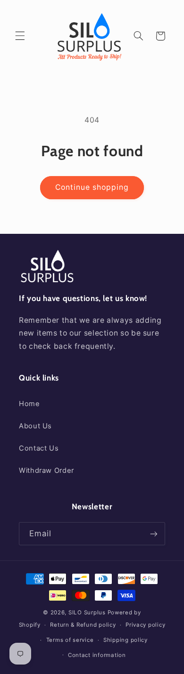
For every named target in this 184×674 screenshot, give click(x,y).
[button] (20, 36)
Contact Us (39, 448)
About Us (35, 426)
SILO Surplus (87, 612)
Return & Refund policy (83, 624)
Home (29, 403)
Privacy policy (145, 624)
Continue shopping (92, 187)
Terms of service (70, 640)
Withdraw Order (46, 470)
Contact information (97, 655)
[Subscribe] (154, 533)
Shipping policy (125, 640)
